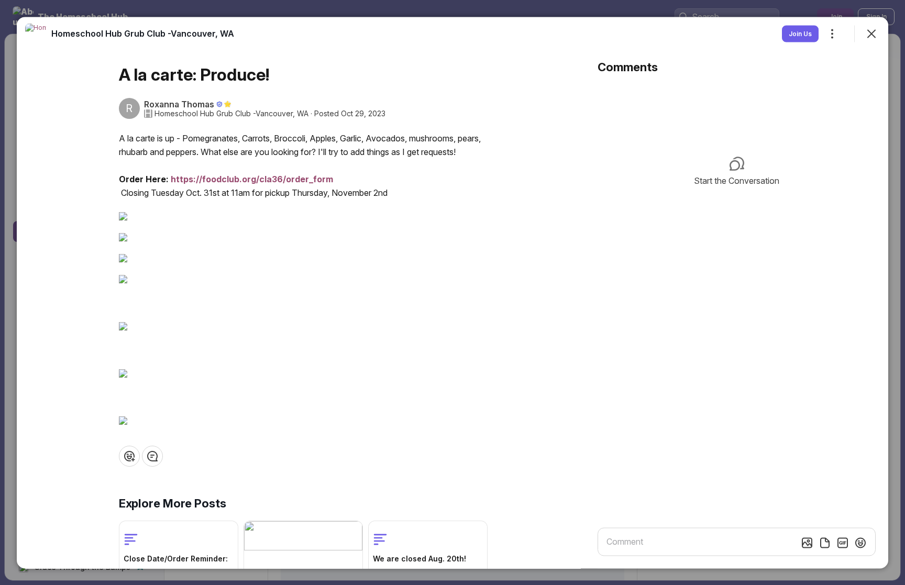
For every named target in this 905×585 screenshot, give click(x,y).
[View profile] (35, 33)
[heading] (142, 33)
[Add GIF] (842, 542)
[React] (129, 456)
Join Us (800, 33)
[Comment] (152, 455)
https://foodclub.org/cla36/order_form (252, 178)
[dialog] (452, 292)
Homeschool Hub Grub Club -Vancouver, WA (231, 113)
